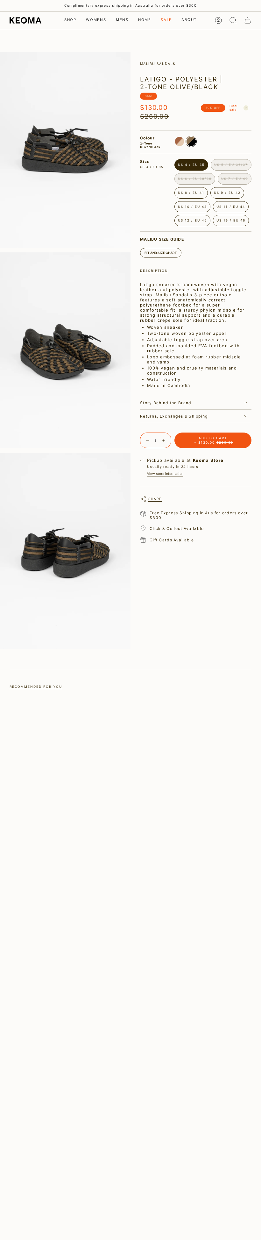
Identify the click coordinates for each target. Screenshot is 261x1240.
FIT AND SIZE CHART (161, 253)
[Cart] (247, 20)
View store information (165, 474)
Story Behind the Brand (166, 402)
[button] (70, 20)
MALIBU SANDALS (157, 64)
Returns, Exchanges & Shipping (174, 416)
